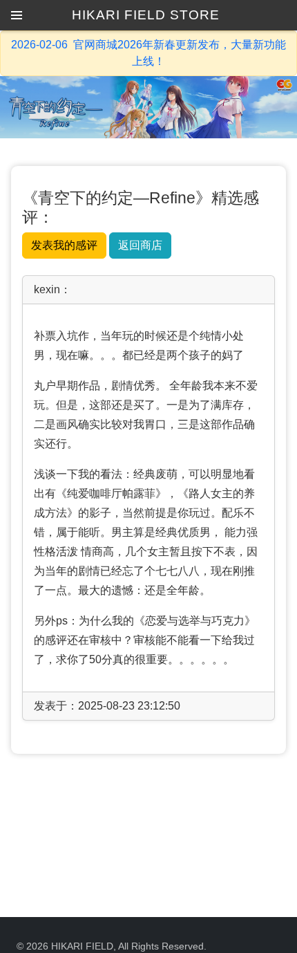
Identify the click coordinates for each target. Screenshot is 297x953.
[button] (17, 15)
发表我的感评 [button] (64, 245)
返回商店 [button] (140, 245)
